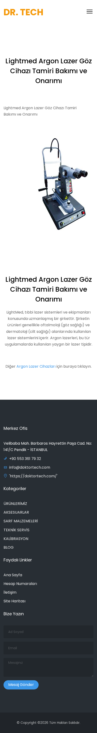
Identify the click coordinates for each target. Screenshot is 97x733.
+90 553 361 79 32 (25, 458)
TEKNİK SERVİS (16, 530)
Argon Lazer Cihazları (36, 366)
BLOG (9, 547)
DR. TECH (23, 12)
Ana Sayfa (13, 575)
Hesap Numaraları (20, 583)
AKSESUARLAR (16, 512)
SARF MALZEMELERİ (21, 521)
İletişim (10, 592)
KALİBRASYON (16, 538)
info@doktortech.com (29, 467)
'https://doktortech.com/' (33, 476)
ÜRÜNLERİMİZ (15, 503)
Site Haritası (14, 601)
